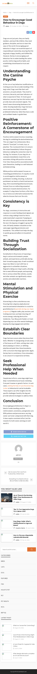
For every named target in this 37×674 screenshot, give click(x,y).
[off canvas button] (28, 3)
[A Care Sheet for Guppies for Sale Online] (6, 646)
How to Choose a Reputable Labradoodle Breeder (23, 536)
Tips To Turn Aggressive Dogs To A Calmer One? (23, 510)
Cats (2, 567)
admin (7, 26)
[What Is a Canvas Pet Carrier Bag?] (6, 628)
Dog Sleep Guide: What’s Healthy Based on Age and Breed (22, 523)
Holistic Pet (5, 590)
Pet (2, 595)
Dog (5, 16)
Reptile (3, 613)
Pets (2, 607)
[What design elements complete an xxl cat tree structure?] (6, 656)
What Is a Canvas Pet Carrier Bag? (24, 625)
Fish (2, 584)
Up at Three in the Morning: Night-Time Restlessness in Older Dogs (22, 497)
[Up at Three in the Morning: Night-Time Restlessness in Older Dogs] (6, 637)
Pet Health (5, 601)
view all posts (18, 458)
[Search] (33, 3)
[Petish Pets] (7, 3)
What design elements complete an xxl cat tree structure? (23, 654)
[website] (18, 462)
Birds (3, 561)
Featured (4, 578)
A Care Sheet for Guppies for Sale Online (24, 645)
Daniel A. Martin (20, 528)
